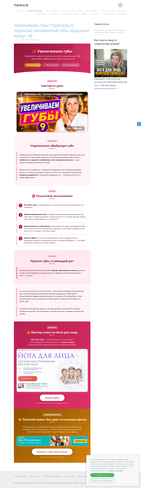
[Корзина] (139, 124)
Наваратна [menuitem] (54, 14)
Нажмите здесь (52, 398)
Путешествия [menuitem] (67, 11)
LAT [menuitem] (125, 5)
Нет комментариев (32, 40)
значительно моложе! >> (106, 88)
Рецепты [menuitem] (96, 14)
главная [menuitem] (19, 11)
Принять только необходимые (102, 480)
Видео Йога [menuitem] (122, 11)
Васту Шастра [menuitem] (92, 11)
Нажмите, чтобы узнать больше (52, 452)
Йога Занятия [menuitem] (107, 11)
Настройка (119, 470)
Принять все (102, 475)
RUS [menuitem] (120, 5)
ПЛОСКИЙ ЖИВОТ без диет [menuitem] (52, 476)
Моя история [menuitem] (109, 14)
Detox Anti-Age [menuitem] (35, 476)
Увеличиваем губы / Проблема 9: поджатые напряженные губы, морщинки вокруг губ (110, 31)
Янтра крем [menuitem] (41, 14)
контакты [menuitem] (123, 14)
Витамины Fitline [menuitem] (70, 14)
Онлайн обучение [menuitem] (34, 11)
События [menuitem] (85, 14)
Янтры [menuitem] (79, 11)
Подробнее (111, 470)
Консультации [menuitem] (52, 11)
